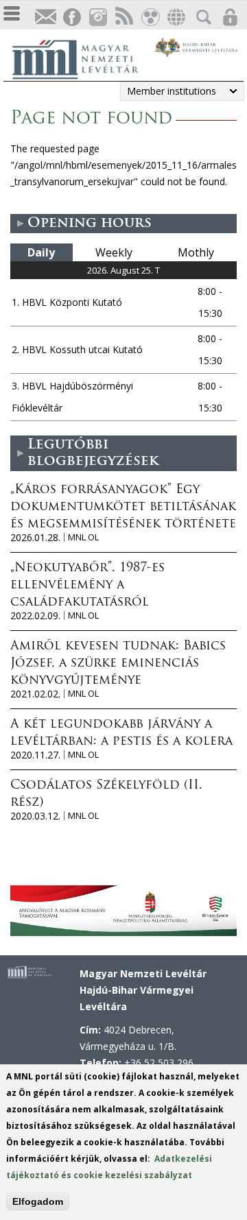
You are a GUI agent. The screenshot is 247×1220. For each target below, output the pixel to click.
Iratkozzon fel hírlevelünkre (45, 17)
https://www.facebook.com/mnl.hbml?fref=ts (71, 17)
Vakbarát (149, 17)
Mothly (196, 252)
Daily (41, 252)
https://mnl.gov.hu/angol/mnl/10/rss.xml (123, 17)
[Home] (82, 57)
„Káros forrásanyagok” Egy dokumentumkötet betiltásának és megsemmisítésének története (123, 507)
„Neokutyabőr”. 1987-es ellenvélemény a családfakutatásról (87, 585)
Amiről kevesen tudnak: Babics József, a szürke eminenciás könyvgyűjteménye (118, 664)
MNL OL (83, 537)
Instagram (97, 17)
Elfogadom (37, 1201)
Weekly (113, 252)
